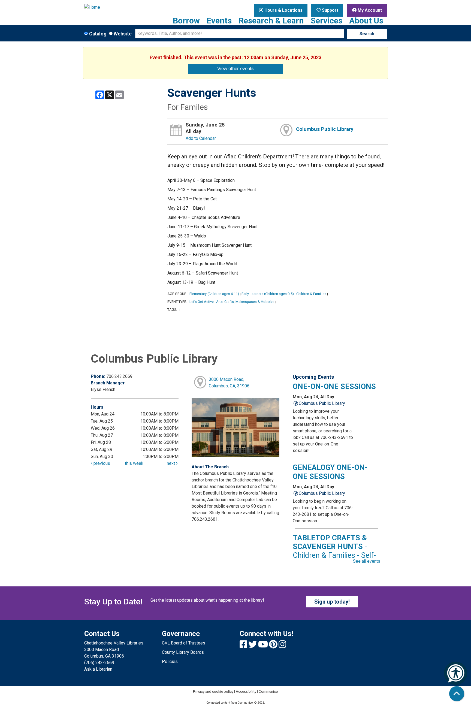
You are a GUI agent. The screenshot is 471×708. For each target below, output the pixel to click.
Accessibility (246, 691)
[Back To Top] (456, 693)
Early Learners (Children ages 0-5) (267, 294)
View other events (235, 68)
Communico (268, 691)
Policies (170, 661)
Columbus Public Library (324, 129)
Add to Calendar (201, 138)
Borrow (186, 21)
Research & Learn (271, 21)
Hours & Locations (283, 10)
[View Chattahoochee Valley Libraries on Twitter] (253, 646)
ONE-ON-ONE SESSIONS (334, 386)
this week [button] (134, 463)
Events (219, 21)
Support (329, 10)
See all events (366, 561)
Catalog (97, 34)
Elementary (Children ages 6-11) (214, 294)
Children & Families (311, 294)
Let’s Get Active (201, 302)
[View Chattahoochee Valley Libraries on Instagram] (282, 646)
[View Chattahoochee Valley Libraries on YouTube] (263, 646)
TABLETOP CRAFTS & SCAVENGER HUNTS (334, 551)
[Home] (119, 7)
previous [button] (101, 463)
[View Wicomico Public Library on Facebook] (244, 646)
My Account (369, 10)
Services (326, 21)
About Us (366, 21)
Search (367, 33)
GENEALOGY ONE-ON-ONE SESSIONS (330, 472)
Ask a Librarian (98, 669)
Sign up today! (332, 601)
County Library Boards (183, 652)
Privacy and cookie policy (213, 691)
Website (123, 34)
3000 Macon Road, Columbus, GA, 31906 (229, 382)
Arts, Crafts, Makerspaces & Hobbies (245, 302)
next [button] (171, 463)
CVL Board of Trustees (183, 643)
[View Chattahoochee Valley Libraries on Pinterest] (274, 646)
